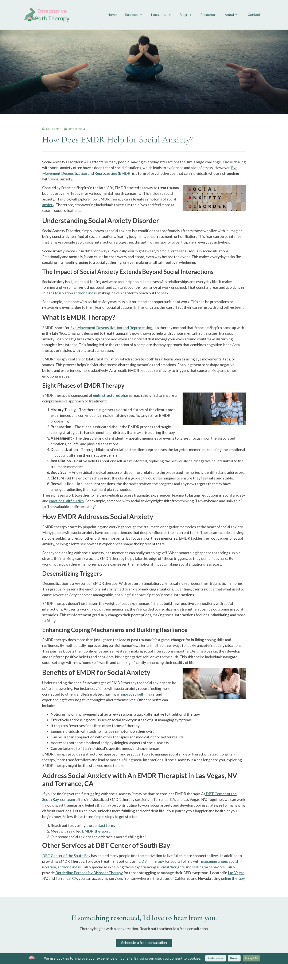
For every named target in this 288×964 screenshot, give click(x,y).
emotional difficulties (66, 500)
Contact (254, 15)
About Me (232, 15)
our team (67, 799)
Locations (158, 15)
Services (131, 15)
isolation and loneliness (78, 293)
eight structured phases (112, 395)
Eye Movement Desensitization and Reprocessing (111, 327)
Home (112, 15)
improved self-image (138, 694)
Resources (208, 15)
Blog (183, 15)
